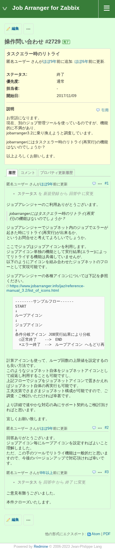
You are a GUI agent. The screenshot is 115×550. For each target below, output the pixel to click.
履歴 (12, 173)
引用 (105, 110)
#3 (107, 472)
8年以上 (46, 473)
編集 (15, 29)
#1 (107, 183)
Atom (96, 534)
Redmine (41, 547)
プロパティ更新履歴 (56, 173)
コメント (28, 173)
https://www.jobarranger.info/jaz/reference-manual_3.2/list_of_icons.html (45, 288)
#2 (107, 428)
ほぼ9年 (50, 61)
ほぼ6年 (81, 61)
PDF (107, 534)
